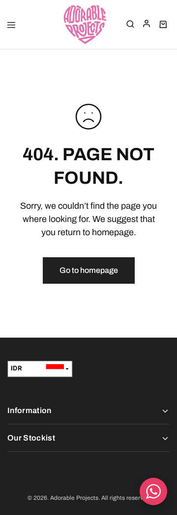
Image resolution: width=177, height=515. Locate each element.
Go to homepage (88, 270)
